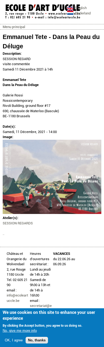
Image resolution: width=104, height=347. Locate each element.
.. (3, 234)
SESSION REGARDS (18, 223)
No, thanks (37, 340)
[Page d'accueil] (43, 19)
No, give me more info (20, 331)
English (81, 8)
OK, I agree (14, 340)
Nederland (83, 13)
